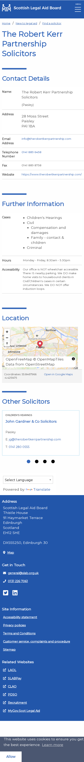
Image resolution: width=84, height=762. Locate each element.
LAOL (12, 670)
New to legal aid (26, 23)
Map (10, 552)
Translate (41, 489)
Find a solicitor (51, 23)
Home (6, 23)
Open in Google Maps (58, 374)
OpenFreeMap (19, 359)
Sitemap (9, 649)
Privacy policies (14, 625)
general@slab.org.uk (23, 573)
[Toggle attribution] (73, 358)
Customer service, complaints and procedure (36, 641)
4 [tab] (53, 462)
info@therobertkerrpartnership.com (46, 138)
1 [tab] (29, 462)
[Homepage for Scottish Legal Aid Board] (31, 7)
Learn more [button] (52, 745)
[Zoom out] (7, 338)
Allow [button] (10, 757)
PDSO (12, 694)
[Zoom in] (7, 332)
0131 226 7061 (18, 581)
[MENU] (78, 10)
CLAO (12, 686)
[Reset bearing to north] (7, 343)
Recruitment (17, 702)
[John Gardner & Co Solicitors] (40, 433)
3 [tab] (45, 462)
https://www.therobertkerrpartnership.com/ (52, 174)
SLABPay (14, 678)
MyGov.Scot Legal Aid (24, 711)
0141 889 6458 (31, 152)
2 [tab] (37, 462)
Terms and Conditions (19, 633)
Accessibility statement (20, 617)
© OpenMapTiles (48, 359)
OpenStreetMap (40, 364)
